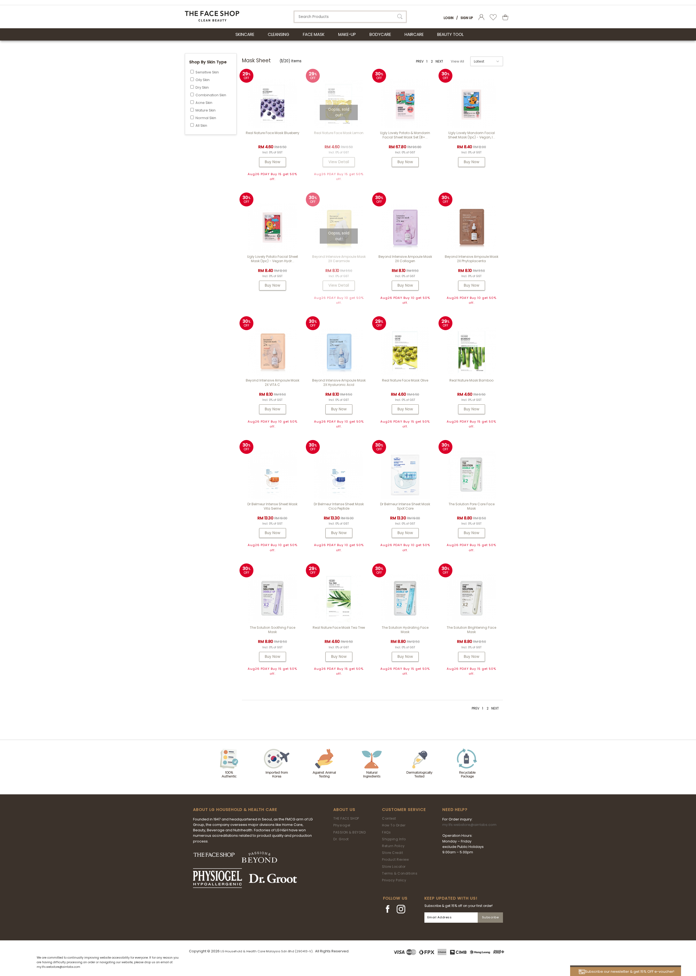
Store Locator (394, 866)
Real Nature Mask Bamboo (471, 380)
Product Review (395, 859)
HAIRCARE (414, 34)
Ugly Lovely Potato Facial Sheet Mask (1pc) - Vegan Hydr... (272, 258)
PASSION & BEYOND (349, 832)
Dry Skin (202, 87)
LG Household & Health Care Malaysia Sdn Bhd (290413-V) (266, 951)
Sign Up (467, 18)
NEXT (439, 61)
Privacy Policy (394, 880)
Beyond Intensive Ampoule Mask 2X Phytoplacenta (471, 258)
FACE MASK (314, 34)
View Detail (338, 162)
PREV (420, 61)
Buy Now (272, 162)
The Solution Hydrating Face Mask (405, 629)
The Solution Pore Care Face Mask (472, 506)
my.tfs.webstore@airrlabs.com (469, 824)
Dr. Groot (341, 839)
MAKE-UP (347, 34)
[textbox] (350, 17)
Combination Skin (210, 95)
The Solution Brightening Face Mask (471, 629)
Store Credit (392, 852)
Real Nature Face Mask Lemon (338, 133)
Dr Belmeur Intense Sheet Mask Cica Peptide (339, 506)
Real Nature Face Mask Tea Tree (339, 627)
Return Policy (393, 846)
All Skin (201, 125)
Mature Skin (205, 110)
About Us (344, 809)
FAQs (386, 832)
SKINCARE (244, 34)
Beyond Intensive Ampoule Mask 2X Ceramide (339, 258)
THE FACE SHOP (346, 818)
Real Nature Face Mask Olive (405, 380)
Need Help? (454, 809)
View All (457, 61)
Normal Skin (205, 118)
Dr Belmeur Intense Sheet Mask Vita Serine (272, 506)
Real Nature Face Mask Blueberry (272, 133)
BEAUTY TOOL (450, 34)
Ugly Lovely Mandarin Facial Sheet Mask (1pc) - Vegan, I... (471, 135)
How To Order (393, 825)
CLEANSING (278, 34)
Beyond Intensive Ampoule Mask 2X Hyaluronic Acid (339, 382)
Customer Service (404, 809)
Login (448, 18)
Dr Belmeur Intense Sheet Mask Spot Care (405, 506)
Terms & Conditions (399, 873)
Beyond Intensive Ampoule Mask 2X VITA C (272, 382)
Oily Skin (202, 80)
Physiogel (341, 825)
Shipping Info (394, 839)
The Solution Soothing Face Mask (272, 629)
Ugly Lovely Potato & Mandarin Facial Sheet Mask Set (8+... (405, 135)
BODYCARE (380, 34)
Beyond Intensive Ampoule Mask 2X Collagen (405, 258)
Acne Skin (203, 102)
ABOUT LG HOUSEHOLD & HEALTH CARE (235, 809)
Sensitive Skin (207, 72)
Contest (389, 818)
